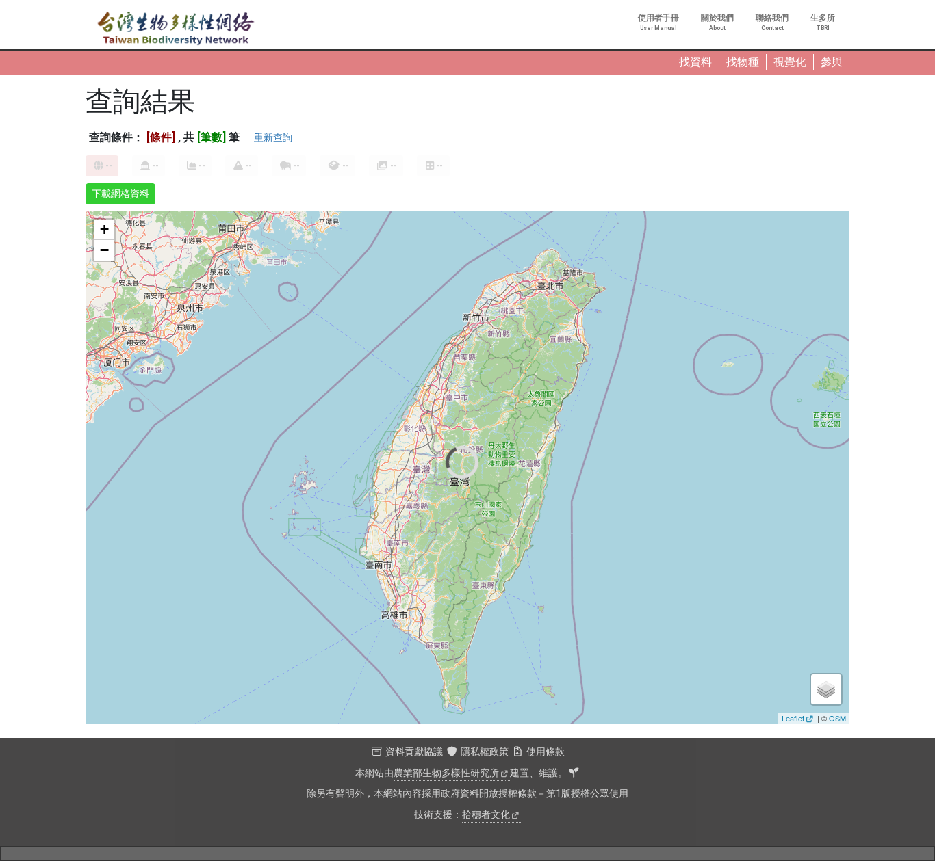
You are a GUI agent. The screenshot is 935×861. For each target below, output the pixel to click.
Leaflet (793, 718)
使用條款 (545, 752)
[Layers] (826, 689)
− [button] (104, 250)
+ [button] (104, 229)
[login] (573, 773)
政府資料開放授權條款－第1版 (506, 793)
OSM (837, 718)
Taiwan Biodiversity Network (176, 28)
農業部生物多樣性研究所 (446, 773)
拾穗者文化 (486, 815)
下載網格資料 (120, 193)
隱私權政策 (485, 752)
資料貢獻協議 (414, 752)
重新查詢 (273, 137)
